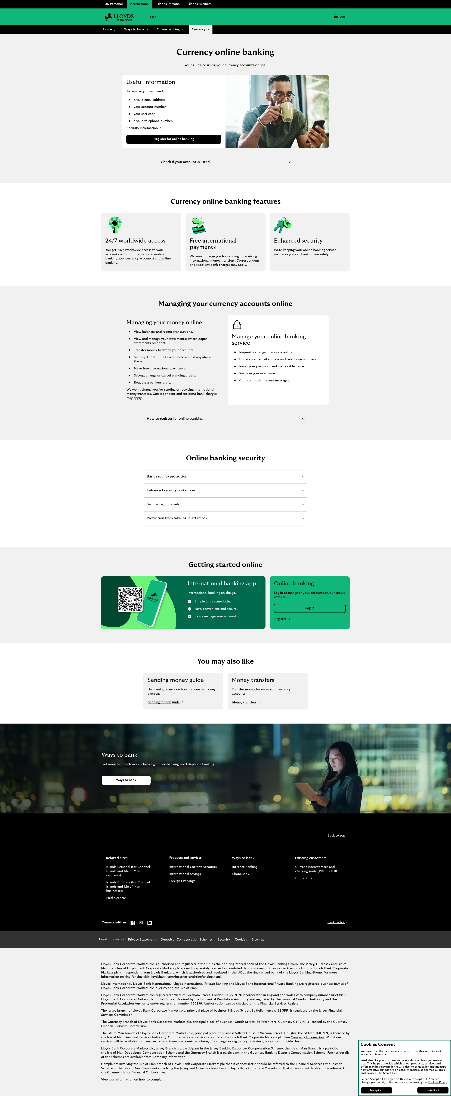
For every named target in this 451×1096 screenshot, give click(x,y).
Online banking (168, 29)
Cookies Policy (437, 1082)
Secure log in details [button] (163, 507)
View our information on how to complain (132, 1079)
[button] (341, 16)
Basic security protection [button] (167, 479)
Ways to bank (134, 29)
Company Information (307, 1037)
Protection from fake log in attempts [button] (177, 520)
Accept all (376, 1090)
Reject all (433, 1090)
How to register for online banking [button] (175, 421)
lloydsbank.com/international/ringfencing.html (185, 976)
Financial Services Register (279, 1003)
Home (107, 29)
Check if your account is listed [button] (185, 164)
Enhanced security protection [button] (171, 493)
